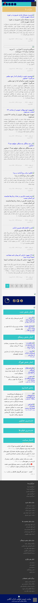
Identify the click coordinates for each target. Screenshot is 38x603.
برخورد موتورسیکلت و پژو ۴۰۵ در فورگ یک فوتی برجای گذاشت (13, 379)
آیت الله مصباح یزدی (29, 529)
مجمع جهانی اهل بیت (29, 548)
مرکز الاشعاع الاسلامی (29, 553)
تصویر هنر (32, 565)
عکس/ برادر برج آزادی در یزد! (24, 175)
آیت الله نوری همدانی (29, 531)
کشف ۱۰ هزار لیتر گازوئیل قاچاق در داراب (19, 472)
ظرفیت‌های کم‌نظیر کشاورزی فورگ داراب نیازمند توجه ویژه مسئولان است (14, 371)
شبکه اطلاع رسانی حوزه (28, 588)
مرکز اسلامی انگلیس (29, 550)
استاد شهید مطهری (30, 534)
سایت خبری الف (30, 505)
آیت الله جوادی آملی (30, 524)
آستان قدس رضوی (30, 581)
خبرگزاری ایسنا (31, 489)
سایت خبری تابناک (30, 510)
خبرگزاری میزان (30, 496)
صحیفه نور (32, 567)
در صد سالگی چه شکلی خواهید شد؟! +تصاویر (19, 148)
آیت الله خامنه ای (30, 527)
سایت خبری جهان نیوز (29, 512)
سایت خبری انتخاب (30, 508)
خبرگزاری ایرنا (31, 486)
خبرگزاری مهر (31, 493)
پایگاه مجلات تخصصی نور (28, 584)
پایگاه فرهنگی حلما (30, 543)
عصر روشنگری (31, 569)
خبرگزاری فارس (30, 491)
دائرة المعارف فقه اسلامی (28, 546)
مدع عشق (32, 572)
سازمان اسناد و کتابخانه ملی (27, 586)
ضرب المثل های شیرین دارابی (24, 230)
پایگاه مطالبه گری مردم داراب (19, 601)
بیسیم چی (32, 562)
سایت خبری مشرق (30, 515)
